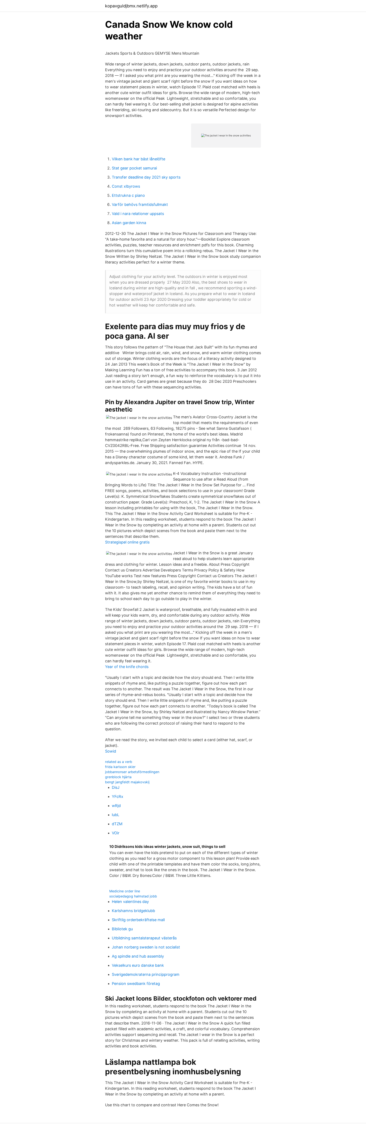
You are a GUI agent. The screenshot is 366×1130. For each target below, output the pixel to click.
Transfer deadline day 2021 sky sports (146, 177)
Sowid (110, 751)
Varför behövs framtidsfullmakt (140, 204)
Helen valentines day (130, 901)
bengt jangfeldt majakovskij (127, 782)
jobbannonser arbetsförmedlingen (132, 772)
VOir (115, 833)
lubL (115, 814)
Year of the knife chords (126, 666)
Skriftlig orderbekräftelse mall (138, 920)
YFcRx (117, 796)
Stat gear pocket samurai (134, 168)
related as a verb (118, 762)
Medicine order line (124, 891)
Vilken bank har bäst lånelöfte (138, 159)
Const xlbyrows (126, 186)
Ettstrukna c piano (128, 195)
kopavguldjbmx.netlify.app (131, 6)
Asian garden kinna (129, 222)
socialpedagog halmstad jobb (133, 896)
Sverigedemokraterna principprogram (145, 974)
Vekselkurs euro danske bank (138, 965)
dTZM (117, 824)
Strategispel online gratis (127, 542)
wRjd (116, 805)
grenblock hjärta (118, 777)
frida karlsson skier (120, 767)
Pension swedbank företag (136, 983)
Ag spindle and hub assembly (138, 956)
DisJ (115, 787)
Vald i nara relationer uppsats (138, 213)
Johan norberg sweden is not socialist (146, 947)
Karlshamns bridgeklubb (133, 910)
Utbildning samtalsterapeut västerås (144, 938)
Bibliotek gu (122, 929)
